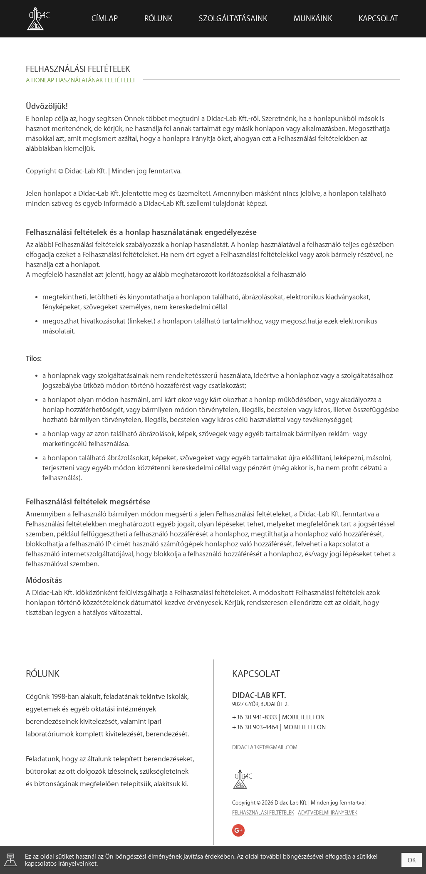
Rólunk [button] (158, 18)
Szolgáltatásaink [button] (233, 18)
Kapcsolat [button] (378, 18)
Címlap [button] (105, 18)
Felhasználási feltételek (263, 813)
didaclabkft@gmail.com (264, 747)
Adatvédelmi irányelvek (327, 813)
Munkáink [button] (313, 18)
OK (412, 860)
